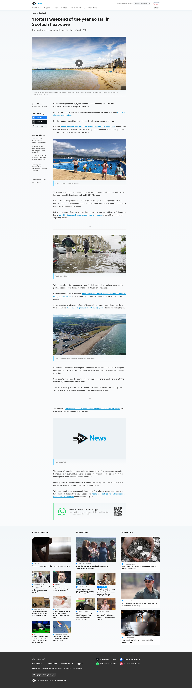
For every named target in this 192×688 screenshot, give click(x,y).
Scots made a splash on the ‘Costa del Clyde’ (85, 308)
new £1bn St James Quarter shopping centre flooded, (81, 215)
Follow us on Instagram (132, 664)
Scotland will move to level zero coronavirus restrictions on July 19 (92, 409)
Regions (47, 8)
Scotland (42, 13)
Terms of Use (46, 669)
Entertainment (75, 8)
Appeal (80, 664)
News (34, 13)
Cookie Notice (77, 669)
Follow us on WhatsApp (108, 664)
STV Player (37, 664)
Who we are (36, 669)
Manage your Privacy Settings (43, 675)
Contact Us (67, 669)
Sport (56, 8)
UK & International (91, 8)
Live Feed (155, 8)
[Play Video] (79, 63)
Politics (64, 8)
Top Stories (36, 8)
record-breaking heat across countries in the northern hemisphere (87, 127)
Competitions (51, 664)
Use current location (143, 3)
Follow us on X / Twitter (108, 659)
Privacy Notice (57, 669)
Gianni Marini (37, 104)
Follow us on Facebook (132, 659)
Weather (120, 3)
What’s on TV (67, 664)
